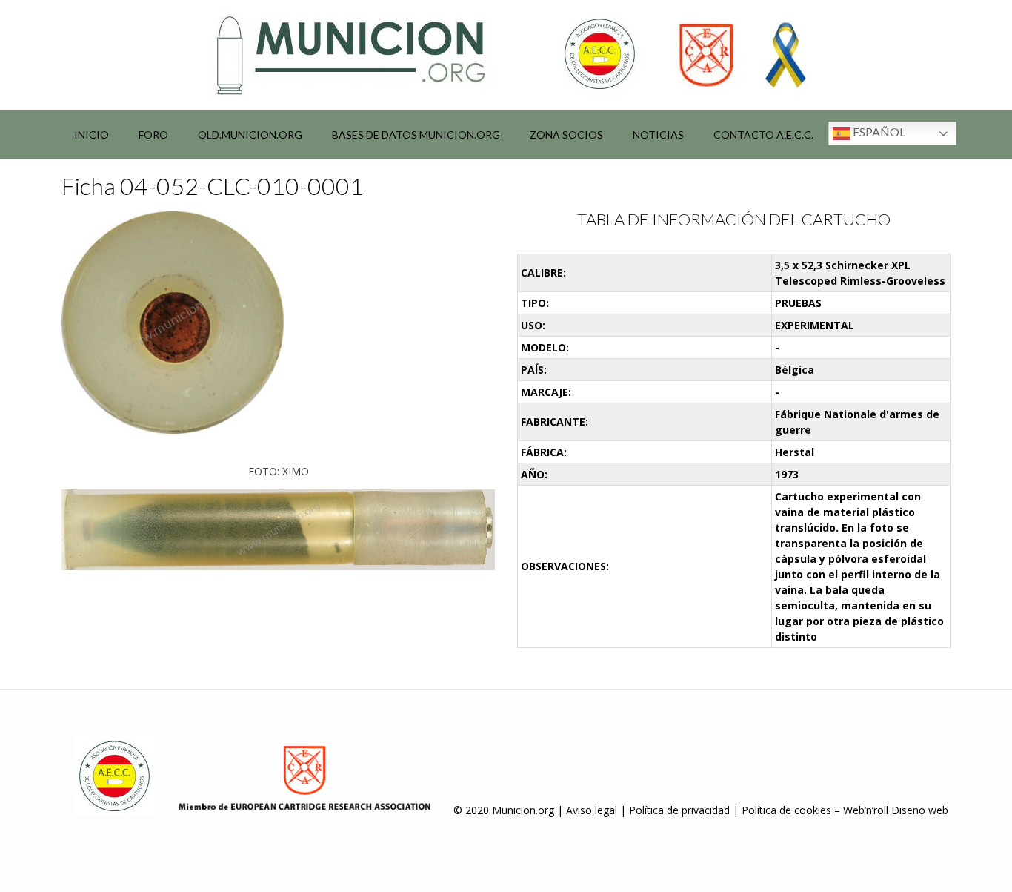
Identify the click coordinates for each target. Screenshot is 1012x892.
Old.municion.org (250, 134)
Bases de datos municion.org (416, 134)
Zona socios (566, 134)
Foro (153, 134)
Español (877, 132)
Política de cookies (786, 810)
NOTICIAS (658, 134)
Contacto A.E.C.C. (763, 134)
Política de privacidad (679, 810)
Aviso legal (591, 810)
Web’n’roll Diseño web (895, 810)
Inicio (91, 134)
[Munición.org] (506, 55)
